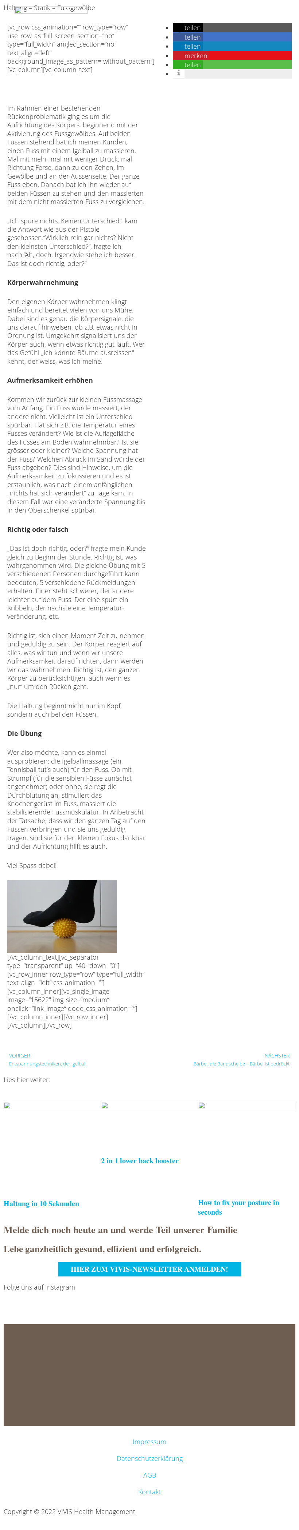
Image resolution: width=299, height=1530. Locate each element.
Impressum (149, 1441)
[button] (188, 46)
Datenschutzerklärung (150, 1458)
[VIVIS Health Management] (51, 19)
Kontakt (149, 1491)
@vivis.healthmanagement (42, 1301)
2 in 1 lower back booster (140, 1160)
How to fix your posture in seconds (238, 1207)
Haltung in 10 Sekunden (41, 1203)
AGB (149, 1475)
